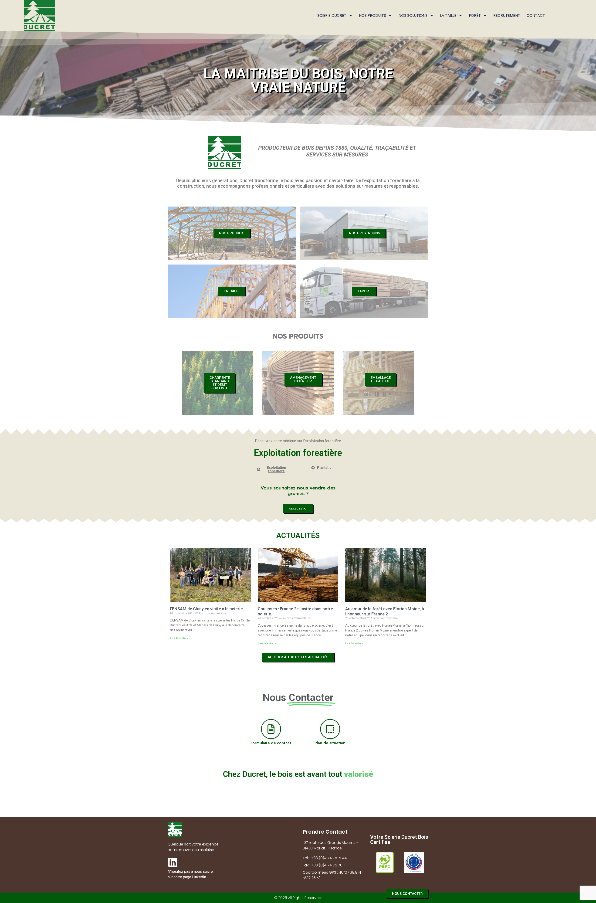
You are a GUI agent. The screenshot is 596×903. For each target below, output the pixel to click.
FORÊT (475, 15)
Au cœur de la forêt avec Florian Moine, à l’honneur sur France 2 (384, 611)
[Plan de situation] (330, 729)
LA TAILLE (448, 15)
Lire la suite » (179, 638)
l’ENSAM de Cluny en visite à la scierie (206, 608)
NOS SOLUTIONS (413, 15)
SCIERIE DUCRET (331, 15)
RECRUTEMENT (506, 15)
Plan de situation (330, 743)
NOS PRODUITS (372, 15)
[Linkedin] (173, 862)
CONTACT (536, 15)
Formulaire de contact (271, 743)
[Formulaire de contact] (271, 729)
